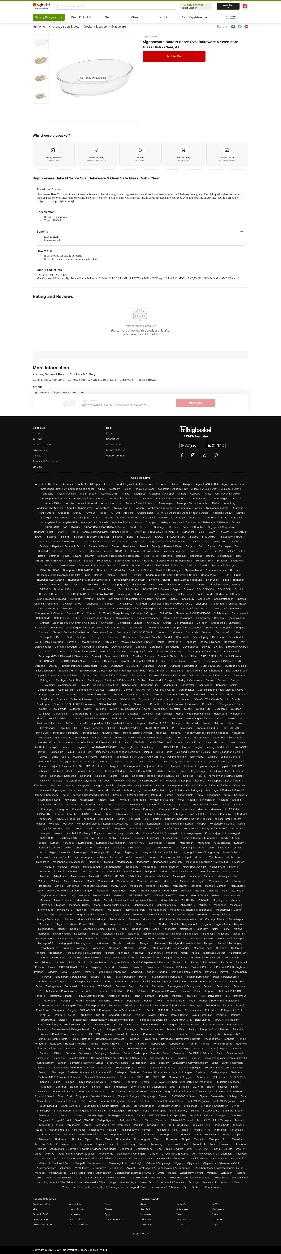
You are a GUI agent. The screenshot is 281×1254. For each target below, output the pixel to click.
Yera (179, 1214)
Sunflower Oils (41, 1204)
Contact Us (112, 439)
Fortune (217, 1219)
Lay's (215, 1224)
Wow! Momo (183, 1219)
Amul (143, 1204)
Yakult (215, 1214)
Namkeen (74, 1214)
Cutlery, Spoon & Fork (83, 380)
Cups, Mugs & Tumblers (49, 380)
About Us (38, 433)
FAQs (109, 433)
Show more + (140, 1233)
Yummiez (145, 1214)
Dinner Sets (109, 380)
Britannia (145, 1219)
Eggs (107, 1214)
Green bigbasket (42, 444)
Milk (35, 1209)
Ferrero (180, 1224)
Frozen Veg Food (43, 1224)
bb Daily (37, 466)
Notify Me (174, 56)
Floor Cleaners (41, 1219)
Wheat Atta (75, 1204)
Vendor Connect (115, 455)
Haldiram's (146, 1224)
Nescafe (181, 1204)
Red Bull (145, 1209)
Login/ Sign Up (228, 6)
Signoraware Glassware (68, 392)
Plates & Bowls (146, 380)
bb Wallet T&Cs (115, 450)
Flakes (108, 1209)
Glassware (127, 380)
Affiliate (37, 455)
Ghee (108, 1204)
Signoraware (151, 36)
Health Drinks (77, 1209)
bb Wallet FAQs (115, 444)
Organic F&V (40, 1214)
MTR (215, 1204)
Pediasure (218, 1209)
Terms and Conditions (45, 461)
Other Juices (76, 1219)
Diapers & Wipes (78, 1224)
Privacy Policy (41, 450)
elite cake (182, 1209)
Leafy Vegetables (115, 1219)
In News (37, 439)
